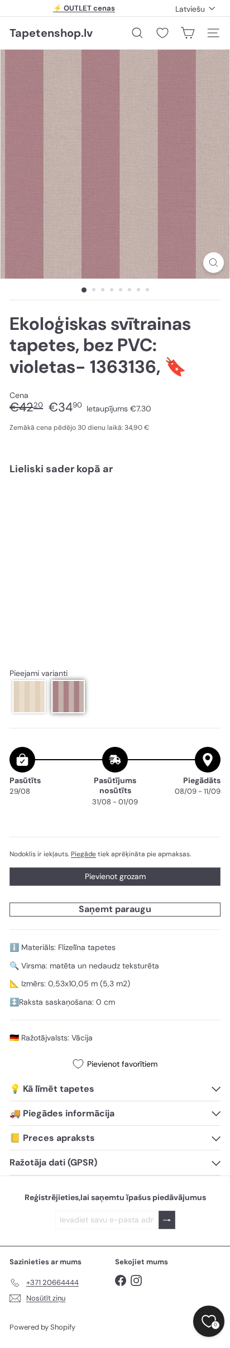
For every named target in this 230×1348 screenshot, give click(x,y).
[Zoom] (213, 262)
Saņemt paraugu (115, 909)
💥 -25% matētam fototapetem (84, 9)
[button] (29, 696)
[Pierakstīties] (167, 1220)
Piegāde (83, 854)
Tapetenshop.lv (51, 33)
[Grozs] (187, 33)
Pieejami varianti (38, 673)
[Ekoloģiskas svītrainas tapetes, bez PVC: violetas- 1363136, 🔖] (115, 517)
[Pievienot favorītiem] (205, 506)
